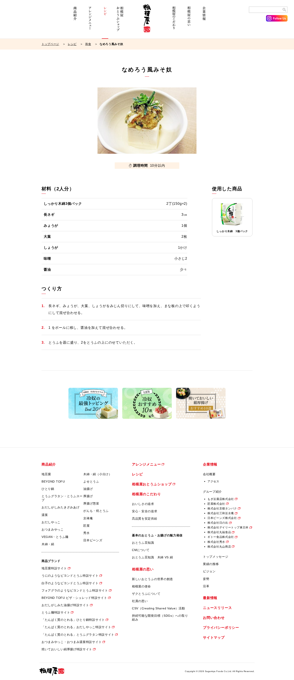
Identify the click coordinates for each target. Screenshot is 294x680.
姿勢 (206, 579)
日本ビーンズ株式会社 (222, 518)
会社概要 (209, 474)
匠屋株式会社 (216, 503)
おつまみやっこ (53, 529)
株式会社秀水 (216, 541)
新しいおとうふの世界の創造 (152, 579)
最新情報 (210, 598)
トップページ (50, 44)
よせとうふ (91, 481)
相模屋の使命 (141, 586)
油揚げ (88, 489)
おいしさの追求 (143, 504)
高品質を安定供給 (144, 518)
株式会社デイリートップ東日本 (228, 527)
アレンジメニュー (89, 21)
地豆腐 (46, 474)
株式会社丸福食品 (219, 532)
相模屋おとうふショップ (120, 21)
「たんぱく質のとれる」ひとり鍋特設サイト (73, 619)
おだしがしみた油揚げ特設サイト (65, 605)
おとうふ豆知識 (143, 542)
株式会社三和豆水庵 (220, 513)
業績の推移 (211, 564)
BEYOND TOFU (53, 481)
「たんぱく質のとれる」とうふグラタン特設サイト (78, 634)
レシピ (105, 21)
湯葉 (45, 515)
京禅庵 (88, 518)
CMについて (141, 550)
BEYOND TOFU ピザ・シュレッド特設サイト (74, 597)
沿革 (206, 586)
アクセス (213, 481)
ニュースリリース (217, 608)
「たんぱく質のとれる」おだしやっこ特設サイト (76, 627)
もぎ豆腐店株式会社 (220, 499)
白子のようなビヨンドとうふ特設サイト (70, 583)
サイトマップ (214, 637)
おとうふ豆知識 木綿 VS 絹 (152, 557)
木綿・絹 (48, 544)
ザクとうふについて (146, 593)
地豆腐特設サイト (54, 568)
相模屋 (147, 21)
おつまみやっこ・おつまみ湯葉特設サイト (72, 642)
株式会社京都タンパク (222, 508)
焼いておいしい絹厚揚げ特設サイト (67, 649)
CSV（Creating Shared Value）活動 (158, 608)
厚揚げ (88, 496)
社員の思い (140, 601)
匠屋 (86, 525)
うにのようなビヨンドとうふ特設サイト (70, 575)
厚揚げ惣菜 (91, 503)
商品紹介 (74, 21)
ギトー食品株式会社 (220, 537)
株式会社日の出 (217, 522)
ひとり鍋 (48, 489)
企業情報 (204, 21)
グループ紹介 (212, 491)
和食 (88, 44)
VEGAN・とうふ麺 (55, 537)
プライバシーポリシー (221, 627)
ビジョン (209, 571)
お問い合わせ (214, 617)
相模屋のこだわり (173, 21)
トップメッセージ (215, 556)
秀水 (86, 533)
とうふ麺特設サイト (56, 612)
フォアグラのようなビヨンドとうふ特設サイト (75, 590)
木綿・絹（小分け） (97, 474)
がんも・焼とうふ (96, 510)
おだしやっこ (51, 522)
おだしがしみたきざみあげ (60, 507)
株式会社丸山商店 (219, 546)
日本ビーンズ (92, 540)
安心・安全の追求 (144, 511)
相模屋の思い (189, 21)
